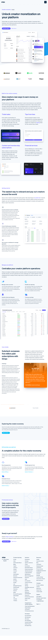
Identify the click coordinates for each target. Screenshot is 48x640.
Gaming (26, 585)
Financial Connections (17, 577)
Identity (15, 579)
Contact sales (6, 28)
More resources (39, 580)
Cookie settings (39, 577)
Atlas (14, 561)
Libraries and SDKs (28, 622)
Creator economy (28, 582)
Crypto (14, 572)
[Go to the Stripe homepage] (3, 557)
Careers (38, 586)
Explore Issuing (5, 485)
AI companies (27, 580)
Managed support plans (41, 598)
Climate (15, 569)
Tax (14, 597)
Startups (27, 561)
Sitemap (38, 575)
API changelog (28, 620)
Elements (15, 575)
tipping (38, 122)
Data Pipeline (16, 574)
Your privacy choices (40, 578)
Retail (26, 600)
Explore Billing (5, 471)
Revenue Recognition (17, 594)
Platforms (27, 577)
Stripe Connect (9, 536)
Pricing (14, 559)
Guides (37, 559)
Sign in (37, 604)
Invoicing (15, 580)
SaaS (26, 579)
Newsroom (38, 588)
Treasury (15, 600)
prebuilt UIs (37, 197)
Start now (14, 28)
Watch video (5, 432)
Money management (29, 575)
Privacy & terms (39, 569)
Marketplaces (27, 574)
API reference (28, 617)
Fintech (26, 584)
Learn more (5, 518)
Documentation (28, 615)
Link (14, 584)
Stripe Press (38, 590)
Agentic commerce (29, 562)
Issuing (14, 582)
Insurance (27, 590)
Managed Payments (17, 585)
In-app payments (28, 572)
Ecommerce (27, 566)
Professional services (29, 596)
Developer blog (28, 625)
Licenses (38, 573)
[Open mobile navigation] (45, 2)
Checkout (15, 567)
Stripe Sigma (16, 595)
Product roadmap (40, 585)
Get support (38, 596)
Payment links (16, 587)
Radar (14, 592)
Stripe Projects (28, 623)
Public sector (27, 598)
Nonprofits (27, 595)
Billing (14, 564)
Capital (14, 566)
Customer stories (40, 561)
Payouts (15, 590)
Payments (15, 589)
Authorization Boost (17, 562)
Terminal (15, 598)
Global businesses (28, 570)
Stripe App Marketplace (30, 606)
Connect (15, 570)
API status (27, 618)
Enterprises (27, 559)
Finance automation (29, 569)
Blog (37, 562)
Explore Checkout (28, 471)
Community (38, 564)
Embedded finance (29, 567)
